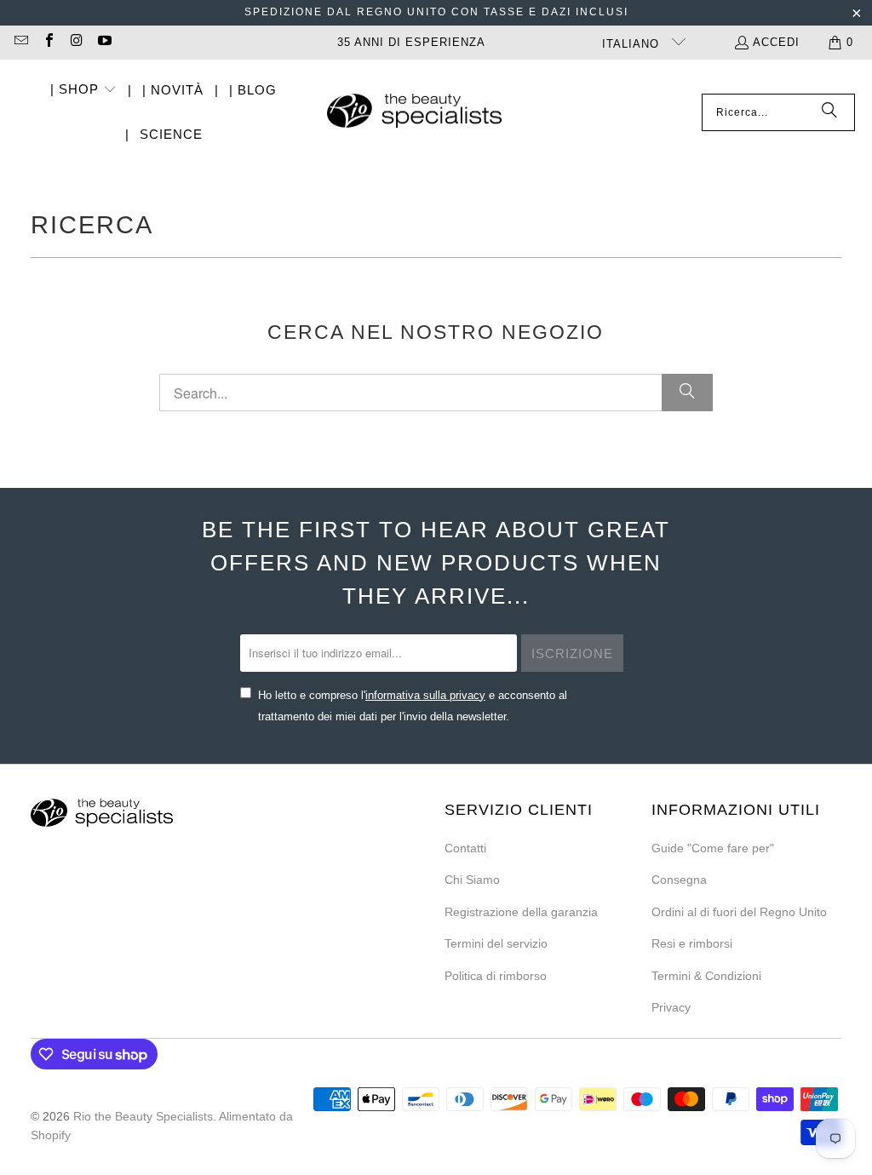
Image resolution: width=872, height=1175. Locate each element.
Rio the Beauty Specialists (143, 1116)
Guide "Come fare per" (712, 848)
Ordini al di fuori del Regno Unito (739, 912)
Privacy (671, 1007)
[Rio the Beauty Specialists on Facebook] (47, 42)
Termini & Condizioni (706, 976)
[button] (83, 90)
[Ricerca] (829, 112)
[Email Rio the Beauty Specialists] (20, 42)
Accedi (776, 42)
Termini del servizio (496, 943)
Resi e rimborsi (691, 943)
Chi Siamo (472, 879)
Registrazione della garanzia (521, 912)
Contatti (465, 848)
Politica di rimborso (496, 976)
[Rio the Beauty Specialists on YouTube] (103, 42)
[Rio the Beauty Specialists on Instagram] (75, 42)
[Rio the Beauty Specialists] (414, 112)
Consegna (679, 879)
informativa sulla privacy (425, 695)
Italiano (632, 43)
